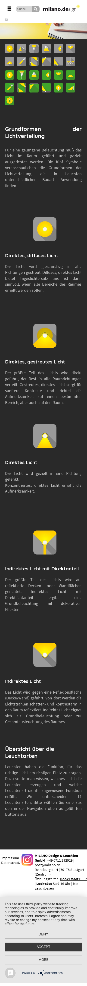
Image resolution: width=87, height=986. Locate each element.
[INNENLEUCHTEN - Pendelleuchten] (46, 52)
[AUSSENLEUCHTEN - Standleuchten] (21, 78)
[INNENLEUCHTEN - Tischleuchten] (21, 52)
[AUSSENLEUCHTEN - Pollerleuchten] (58, 91)
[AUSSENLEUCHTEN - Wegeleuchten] (70, 91)
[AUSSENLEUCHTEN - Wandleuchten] (46, 78)
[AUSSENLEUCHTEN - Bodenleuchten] (70, 78)
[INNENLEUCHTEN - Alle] (9, 52)
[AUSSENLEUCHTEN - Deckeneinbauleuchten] (34, 91)
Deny (43, 934)
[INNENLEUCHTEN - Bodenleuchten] (9, 64)
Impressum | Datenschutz (11, 860)
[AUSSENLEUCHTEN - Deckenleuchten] (58, 78)
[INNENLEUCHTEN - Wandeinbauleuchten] (34, 64)
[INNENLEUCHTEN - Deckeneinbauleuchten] (46, 64)
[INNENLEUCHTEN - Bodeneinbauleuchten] (58, 64)
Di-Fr (73, 878)
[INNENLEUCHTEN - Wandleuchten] (58, 52)
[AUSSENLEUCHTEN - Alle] (9, 78)
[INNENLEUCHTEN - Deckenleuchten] (70, 52)
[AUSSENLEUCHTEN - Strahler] (9, 91)
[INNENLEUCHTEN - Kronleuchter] (70, 64)
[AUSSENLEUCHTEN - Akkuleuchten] (9, 104)
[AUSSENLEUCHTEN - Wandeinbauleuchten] (21, 91)
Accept (43, 947)
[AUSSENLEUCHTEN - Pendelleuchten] (34, 78)
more (43, 959)
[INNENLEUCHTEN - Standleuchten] (34, 52)
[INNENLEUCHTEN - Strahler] (21, 64)
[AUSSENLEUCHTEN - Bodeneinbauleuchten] (46, 91)
